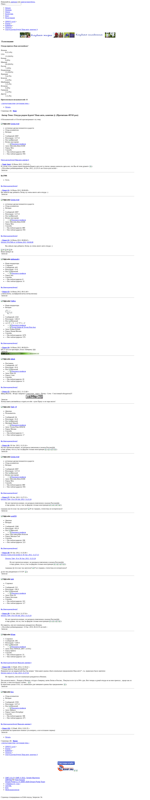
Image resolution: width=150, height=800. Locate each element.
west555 (14, 516)
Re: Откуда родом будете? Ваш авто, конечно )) (16, 663)
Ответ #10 (6, 667)
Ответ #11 (6, 728)
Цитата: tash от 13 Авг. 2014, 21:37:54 (15, 673)
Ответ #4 (5, 347)
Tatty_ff (14, 407)
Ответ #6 (5, 445)
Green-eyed (15, 124)
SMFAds (8, 780)
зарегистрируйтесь (28, 2)
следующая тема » (22, 103)
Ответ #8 (5, 553)
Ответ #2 (5, 240)
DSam (13, 634)
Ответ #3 (5, 292)
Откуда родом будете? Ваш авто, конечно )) (15, 160)
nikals (13, 359)
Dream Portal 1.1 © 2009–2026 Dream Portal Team (25, 782)
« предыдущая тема (8, 103)
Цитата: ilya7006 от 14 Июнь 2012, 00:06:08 (17, 242)
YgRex (13, 301)
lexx (12, 692)
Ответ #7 (5, 497)
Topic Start (6, 164)
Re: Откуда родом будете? (9, 186)
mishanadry (15, 259)
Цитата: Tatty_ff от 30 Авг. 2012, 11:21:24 (16, 499)
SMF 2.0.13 (9, 778)
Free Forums (20, 780)
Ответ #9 (5, 613)
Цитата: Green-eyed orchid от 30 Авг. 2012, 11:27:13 (20, 555)
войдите (14, 2)
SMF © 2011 (20, 778)
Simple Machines (33, 778)
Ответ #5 (5, 392)
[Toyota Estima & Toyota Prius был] (23, 327)
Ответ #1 (5, 190)
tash (12, 579)
